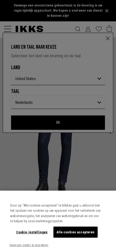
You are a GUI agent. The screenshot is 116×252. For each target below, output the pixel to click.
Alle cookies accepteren (75, 232)
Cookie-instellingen (31, 232)
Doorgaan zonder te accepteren (28, 245)
